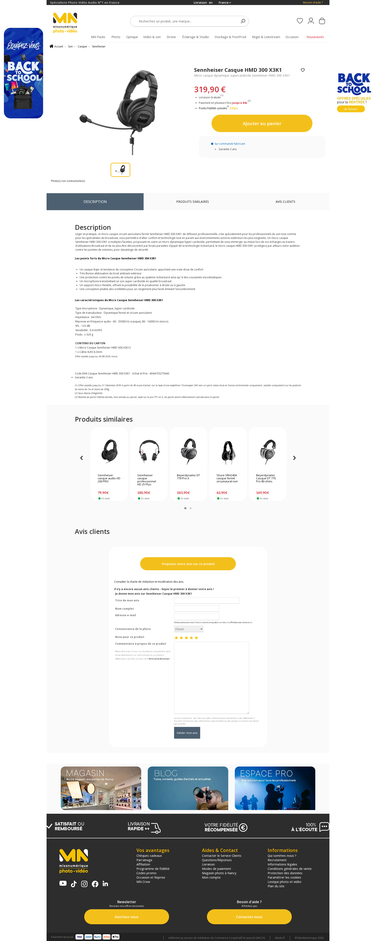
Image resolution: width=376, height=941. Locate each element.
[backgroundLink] (23, 470)
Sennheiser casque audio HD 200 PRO (109, 478)
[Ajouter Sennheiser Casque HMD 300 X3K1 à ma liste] (303, 70)
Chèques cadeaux (149, 855)
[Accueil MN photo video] (70, 23)
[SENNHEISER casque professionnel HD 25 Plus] (149, 451)
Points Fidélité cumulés (213, 108)
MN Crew (143, 881)
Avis (285, 202)
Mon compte (211, 877)
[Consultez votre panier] (322, 21)
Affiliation (143, 864)
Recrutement (277, 860)
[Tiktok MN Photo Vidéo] (74, 884)
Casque (82, 46)
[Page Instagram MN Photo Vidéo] (84, 884)
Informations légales (282, 864)
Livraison (208, 864)
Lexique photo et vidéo (284, 881)
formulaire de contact (159, 658)
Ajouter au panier (262, 123)
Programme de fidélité (153, 868)
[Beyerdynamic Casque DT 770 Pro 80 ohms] (268, 451)
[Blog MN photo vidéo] (188, 789)
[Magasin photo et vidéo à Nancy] (101, 789)
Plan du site (276, 886)
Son (70, 46)
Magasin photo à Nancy (219, 873)
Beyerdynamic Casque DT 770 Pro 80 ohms (266, 478)
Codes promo (146, 873)
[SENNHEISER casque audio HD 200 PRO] (109, 451)
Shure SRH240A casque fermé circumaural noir (227, 478)
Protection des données (285, 873)
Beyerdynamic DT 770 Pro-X (188, 477)
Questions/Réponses (217, 860)
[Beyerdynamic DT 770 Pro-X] (188, 451)
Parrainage (144, 860)
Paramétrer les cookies (284, 877)
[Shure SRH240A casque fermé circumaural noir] (228, 451)
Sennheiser (99, 46)
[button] (185, 508)
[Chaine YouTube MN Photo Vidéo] (63, 884)
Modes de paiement (216, 868)
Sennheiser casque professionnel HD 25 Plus (146, 480)
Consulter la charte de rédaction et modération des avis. (149, 582)
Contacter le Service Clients (221, 855)
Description (95, 201)
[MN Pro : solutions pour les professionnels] (275, 789)
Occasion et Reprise (150, 877)
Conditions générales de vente (290, 868)
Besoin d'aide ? (313, 2)
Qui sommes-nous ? (282, 855)
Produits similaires (192, 202)
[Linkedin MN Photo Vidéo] (105, 884)
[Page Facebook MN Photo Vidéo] (95, 884)
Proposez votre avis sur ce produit (188, 564)
